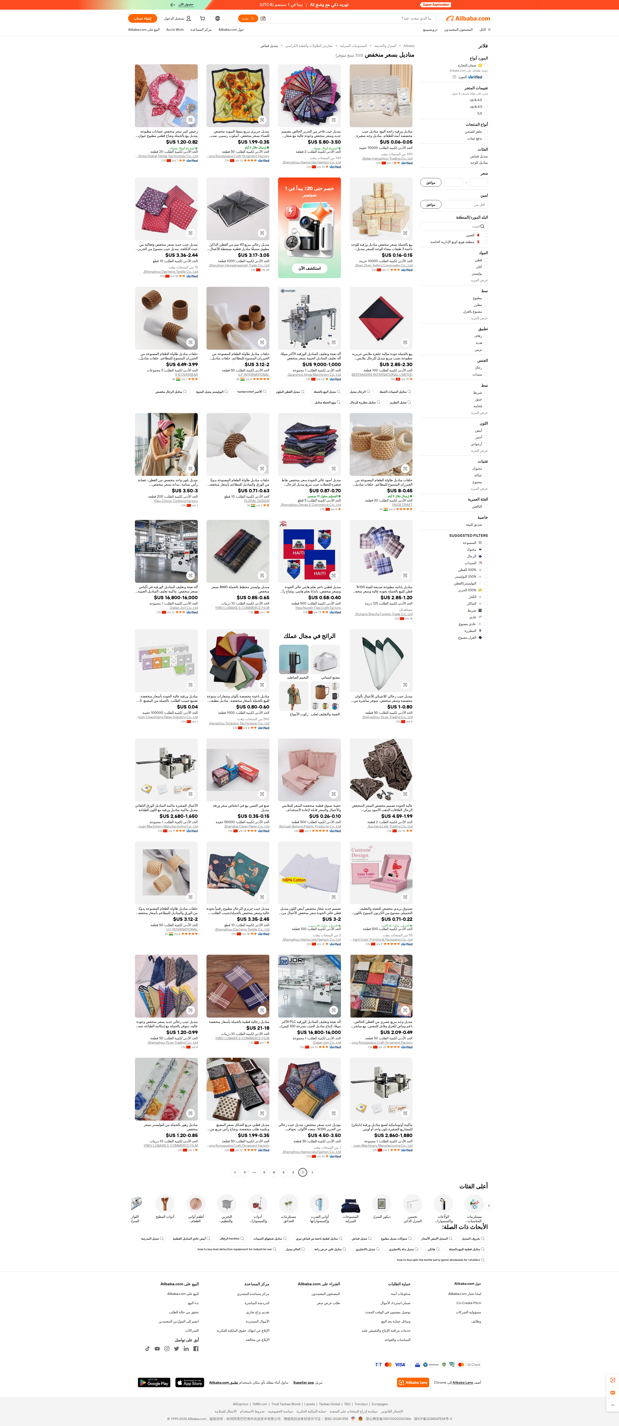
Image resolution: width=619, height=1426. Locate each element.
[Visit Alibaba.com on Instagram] (167, 1349)
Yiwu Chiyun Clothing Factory (176, 501)
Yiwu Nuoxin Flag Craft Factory (318, 608)
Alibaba (409, 46)
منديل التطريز (398, 402)
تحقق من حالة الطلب (184, 1312)
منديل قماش (359, 1238)
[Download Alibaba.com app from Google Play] (154, 1382)
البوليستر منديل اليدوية (209, 391)
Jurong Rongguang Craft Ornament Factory (237, 156)
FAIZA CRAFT (402, 505)
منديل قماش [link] (269, 46)
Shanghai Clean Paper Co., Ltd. (246, 826)
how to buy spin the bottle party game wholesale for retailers (438, 1260)
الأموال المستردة (257, 1321)
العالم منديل (293, 1249)
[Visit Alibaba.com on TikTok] (147, 1349)
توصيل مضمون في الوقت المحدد (388, 1312)
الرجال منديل (358, 391)
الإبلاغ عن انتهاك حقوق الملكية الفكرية (243, 1330)
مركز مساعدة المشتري (253, 1294)
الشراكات (192, 1330)
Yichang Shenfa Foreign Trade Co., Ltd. (384, 614)
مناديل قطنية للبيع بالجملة (464, 1249)
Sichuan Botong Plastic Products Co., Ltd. (310, 826)
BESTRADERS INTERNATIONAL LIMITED (382, 375)
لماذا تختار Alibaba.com (464, 1294)
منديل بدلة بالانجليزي (401, 1249)
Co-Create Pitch (469, 1303)
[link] (612, 1380)
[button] (263, 18)
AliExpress (240, 1404)
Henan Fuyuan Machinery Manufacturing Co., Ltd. (166, 826)
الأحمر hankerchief (249, 391)
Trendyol (361, 1404)
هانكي (431, 1249)
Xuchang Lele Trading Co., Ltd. (390, 826)
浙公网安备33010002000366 (388, 1419)
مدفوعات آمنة (401, 1294)
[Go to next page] (235, 1172)
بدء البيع (193, 1303)
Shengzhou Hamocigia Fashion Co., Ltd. (311, 162)
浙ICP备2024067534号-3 (433, 1419)
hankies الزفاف (229, 1238)
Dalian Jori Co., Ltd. (183, 608)
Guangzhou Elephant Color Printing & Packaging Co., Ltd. (381, 939)
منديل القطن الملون (288, 391)
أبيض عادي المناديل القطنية (189, 1238)
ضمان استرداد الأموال (395, 1303)
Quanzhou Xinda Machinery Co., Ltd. (314, 375)
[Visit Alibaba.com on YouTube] (157, 1349)
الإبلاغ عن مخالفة (257, 1340)
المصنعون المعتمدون (325, 1294)
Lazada (309, 1404)
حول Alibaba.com (467, 1284)
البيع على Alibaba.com (183, 1294)
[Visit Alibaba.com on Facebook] (196, 1349)
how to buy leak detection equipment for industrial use (235, 1249)
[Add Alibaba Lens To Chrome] (413, 1382)
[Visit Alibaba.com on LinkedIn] (186, 1349)
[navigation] (454, 610)
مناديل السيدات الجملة (393, 391)
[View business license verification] (353, 1418)
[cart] (202, 19)
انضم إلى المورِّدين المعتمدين (179, 1321)
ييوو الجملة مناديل (325, 402)
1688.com (259, 1404)
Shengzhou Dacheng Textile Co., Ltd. (170, 271)
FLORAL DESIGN (256, 501)
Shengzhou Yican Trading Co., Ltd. (387, 717)
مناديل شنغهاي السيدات (267, 1238)
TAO (347, 1404)
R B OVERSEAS (186, 375)
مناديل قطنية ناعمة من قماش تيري (317, 1238)
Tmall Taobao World (285, 1404)
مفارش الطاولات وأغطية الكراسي (309, 46)
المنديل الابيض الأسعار (434, 1238)
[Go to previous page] (312, 1172)
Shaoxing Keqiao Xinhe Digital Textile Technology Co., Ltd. (166, 156)
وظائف (476, 1321)
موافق (430, 182)
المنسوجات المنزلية (353, 46)
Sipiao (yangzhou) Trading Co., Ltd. (387, 158)
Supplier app (303, 1382)
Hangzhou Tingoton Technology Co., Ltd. (239, 723)
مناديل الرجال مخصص (168, 391)
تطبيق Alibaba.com (223, 1382)
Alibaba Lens (463, 1382)
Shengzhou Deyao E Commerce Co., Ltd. (310, 505)
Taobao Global (329, 1404)
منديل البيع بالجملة (325, 391)
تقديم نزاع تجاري (257, 1312)
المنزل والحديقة (385, 46)
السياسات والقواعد (397, 1340)
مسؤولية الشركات (468, 1312)
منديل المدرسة (150, 1238)
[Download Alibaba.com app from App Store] (189, 1382)
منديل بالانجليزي (365, 1249)
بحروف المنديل (471, 1238)
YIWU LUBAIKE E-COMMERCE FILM (242, 608)
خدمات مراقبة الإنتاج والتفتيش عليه (386, 1330)
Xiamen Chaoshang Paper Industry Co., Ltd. (166, 717)
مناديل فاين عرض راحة (328, 1249)
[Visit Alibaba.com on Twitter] (176, 1349)
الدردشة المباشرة (257, 1303)
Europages (380, 1404)
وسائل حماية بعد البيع (396, 1321)
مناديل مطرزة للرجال (363, 402)
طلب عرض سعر (328, 1303)
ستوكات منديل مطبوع (394, 1238)
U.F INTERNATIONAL (253, 375)
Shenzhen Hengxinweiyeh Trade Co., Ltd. (239, 265)
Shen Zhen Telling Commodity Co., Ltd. (384, 265)
